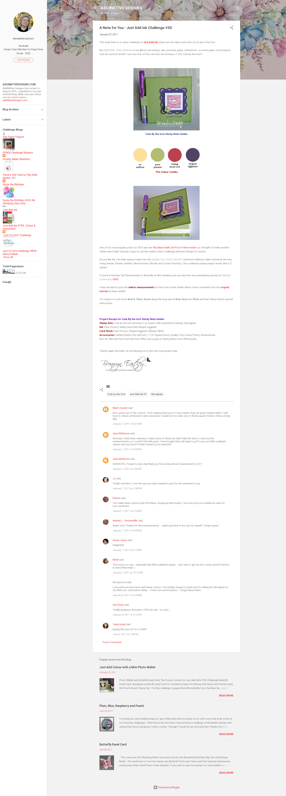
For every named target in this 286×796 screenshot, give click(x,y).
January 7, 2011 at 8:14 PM (127, 511)
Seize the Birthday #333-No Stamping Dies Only (19, 202)
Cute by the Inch (116, 394)
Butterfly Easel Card (113, 744)
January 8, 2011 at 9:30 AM (127, 595)
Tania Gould (119, 624)
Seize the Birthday (13, 184)
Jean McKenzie (121, 433)
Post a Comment (112, 642)
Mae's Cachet (120, 407)
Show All (8, 257)
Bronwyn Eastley (23, 38)
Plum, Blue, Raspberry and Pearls (121, 706)
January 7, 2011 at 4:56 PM (127, 468)
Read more (226, 695)
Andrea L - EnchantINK (125, 520)
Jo (114, 478)
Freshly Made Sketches (16, 159)
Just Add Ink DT (138, 394)
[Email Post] (108, 387)
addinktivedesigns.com (15, 100)
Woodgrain (157, 394)
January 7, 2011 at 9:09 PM (127, 530)
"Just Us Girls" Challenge (17, 235)
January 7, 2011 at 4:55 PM (127, 449)
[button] (232, 28)
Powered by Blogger (168, 787)
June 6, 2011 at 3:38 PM (125, 634)
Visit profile (23, 60)
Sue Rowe (118, 604)
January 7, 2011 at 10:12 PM (128, 572)
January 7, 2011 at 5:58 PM (127, 488)
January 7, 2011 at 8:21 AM (127, 423)
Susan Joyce (120, 540)
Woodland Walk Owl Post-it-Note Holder (174, 247)
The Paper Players (13, 137)
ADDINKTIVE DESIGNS (121, 8)
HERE (116, 279)
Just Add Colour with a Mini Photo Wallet (127, 667)
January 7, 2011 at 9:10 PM (127, 550)
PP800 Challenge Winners (18, 152)
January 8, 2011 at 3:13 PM (127, 614)
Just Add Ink (10, 209)
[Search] (238, 9)
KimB (115, 559)
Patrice (116, 498)
